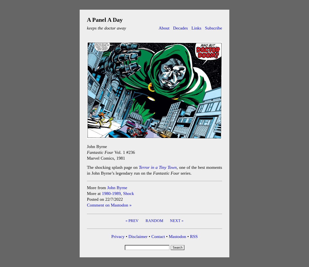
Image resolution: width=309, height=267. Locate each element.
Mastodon (177, 236)
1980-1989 (111, 193)
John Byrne (117, 187)
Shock (128, 193)
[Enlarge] (215, 48)
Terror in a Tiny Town (158, 167)
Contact (158, 236)
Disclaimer (137, 236)
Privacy (118, 236)
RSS (194, 236)
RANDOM (154, 221)
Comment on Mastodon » (109, 205)
